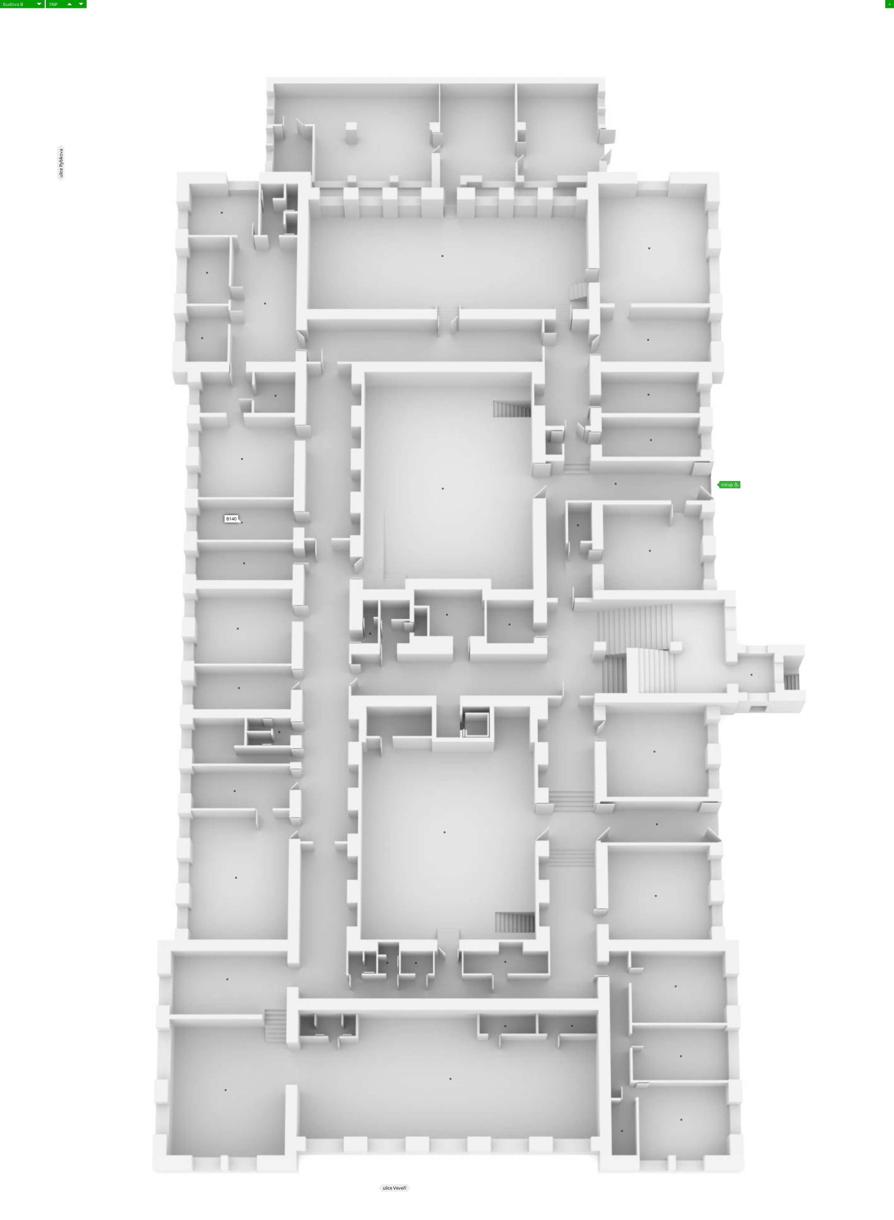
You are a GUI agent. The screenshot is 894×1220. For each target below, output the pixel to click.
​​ (69, 4)
